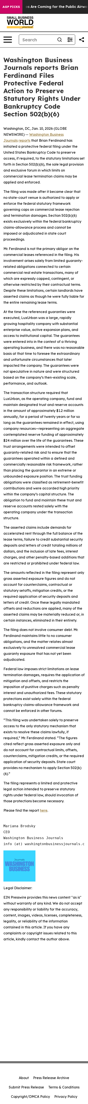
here (43, 810)
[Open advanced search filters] (70, 40)
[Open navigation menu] (7, 39)
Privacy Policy (65, 1096)
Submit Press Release (26, 1087)
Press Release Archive (51, 1078)
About (24, 1078)
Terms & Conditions (63, 1087)
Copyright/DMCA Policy (30, 1096)
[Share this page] (82, 39)
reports (24, 140)
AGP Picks (11, 7)
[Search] (59, 40)
